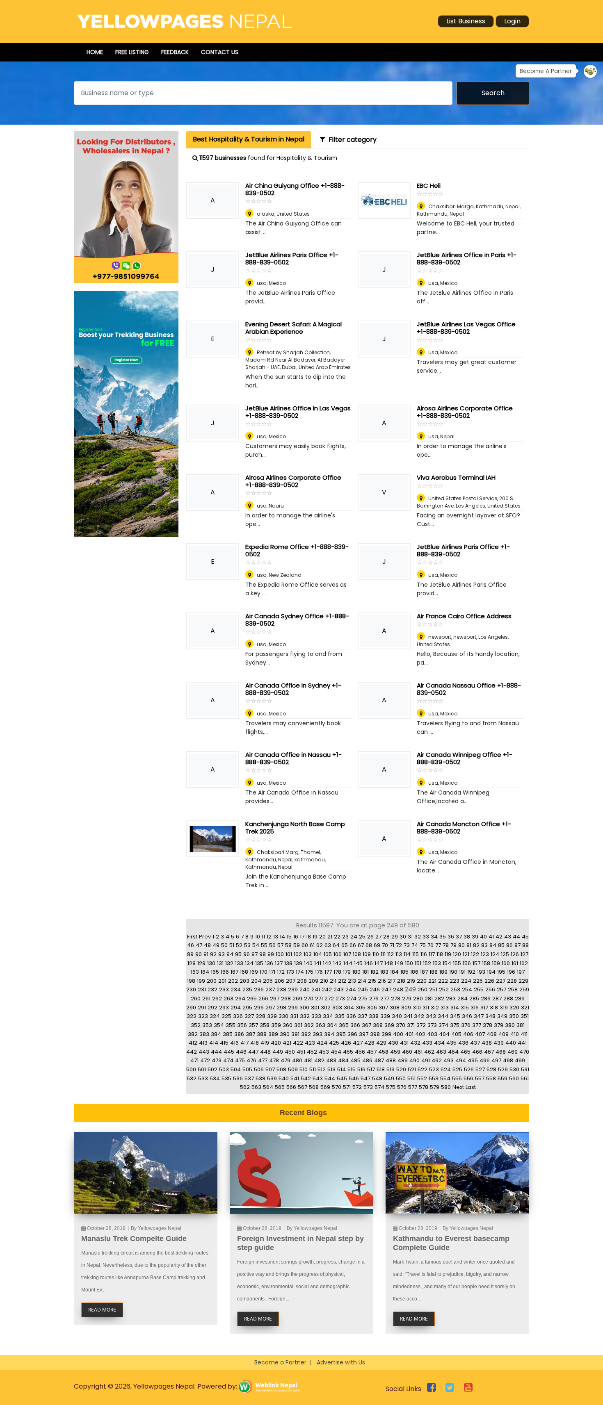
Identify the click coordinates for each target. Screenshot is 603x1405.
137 (279, 963)
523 (434, 1069)
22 (337, 936)
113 (398, 954)
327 (249, 1016)
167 (234, 972)
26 (370, 936)
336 (351, 1016)
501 (202, 1069)
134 (249, 963)
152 (427, 963)
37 (459, 936)
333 (316, 1016)
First (192, 936)
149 (399, 963)
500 (191, 1069)
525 (457, 1069)
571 (347, 1087)
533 (203, 1078)
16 (295, 936)
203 (244, 981)
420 (276, 1043)
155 (457, 963)
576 (402, 1087)
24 (353, 936)
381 (520, 1025)
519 (390, 1069)
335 (340, 1016)
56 (272, 945)
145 (358, 963)
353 (207, 1025)
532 (191, 1078)
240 (304, 989)
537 (249, 1078)
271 (319, 998)
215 (372, 981)
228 (512, 981)
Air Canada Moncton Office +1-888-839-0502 (464, 828)
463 (441, 1052)
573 (368, 1087)
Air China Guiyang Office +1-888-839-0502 (295, 189)
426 (346, 1043)
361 (298, 1025)
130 (211, 963)
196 (511, 972)
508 (281, 1069)
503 (224, 1069)
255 (479, 989)
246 (375, 989)
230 (191, 989)
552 (422, 1078)
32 (417, 936)
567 (302, 1087)
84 (492, 945)
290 (191, 1007)
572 (357, 1087)
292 (212, 1007)
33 (426, 936)
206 (279, 981)
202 (233, 981)
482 (319, 1060)
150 (409, 963)
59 (296, 945)
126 (515, 954)
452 (312, 1052)
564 (268, 1087)
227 (500, 981)
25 (362, 936)
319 (504, 1007)
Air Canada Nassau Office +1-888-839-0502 (469, 689)
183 (384, 972)
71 (392, 945)
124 (495, 954)
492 (437, 1060)
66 (352, 945)
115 (415, 954)
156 (467, 963)
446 (241, 1052)
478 (274, 1060)
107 (347, 954)
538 (260, 1078)
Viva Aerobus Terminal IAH (456, 477)
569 (325, 1087)
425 (334, 1043)
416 (234, 1043)
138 (288, 963)
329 (272, 1016)
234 (236, 989)
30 (403, 936)
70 (385, 945)
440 (510, 1043)
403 (432, 1034)
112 (390, 954)
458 (383, 1052)
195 (501, 972)
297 (270, 1007)
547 (365, 1078)
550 (401, 1078)
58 (288, 945)
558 (491, 1078)
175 (309, 972)
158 (486, 963)
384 (216, 1034)
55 (264, 945)
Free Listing (132, 52)
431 (404, 1043)
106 (337, 954)
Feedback (175, 52)
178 (337, 972)
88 (525, 945)
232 (212, 989)
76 (430, 945)
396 (352, 1034)
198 (191, 981)
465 (465, 1052)
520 (401, 1069)
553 (434, 1078)
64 (336, 945)
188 (433, 972)
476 (251, 1060)
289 (520, 998)
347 (479, 1016)
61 (312, 945)
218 (401, 981)
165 (215, 972)
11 (263, 936)
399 (386, 1034)
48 (207, 945)
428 (369, 1043)
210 (324, 981)
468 (501, 1052)
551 (411, 1078)
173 (290, 972)
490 (414, 1060)
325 (226, 1016)
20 (322, 936)
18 (308, 936)
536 (238, 1078)
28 (386, 936)
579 (434, 1087)
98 (262, 954)
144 (347, 963)
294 (236, 1007)
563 (256, 1087)
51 (231, 945)
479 (285, 1060)
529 (503, 1069)
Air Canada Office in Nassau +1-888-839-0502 (293, 758)
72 (399, 945)
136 (269, 963)
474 (228, 1060)
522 (422, 1069)
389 (273, 1034)
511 (312, 1069)
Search (493, 93)
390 (285, 1034)
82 (476, 945)
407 (480, 1034)
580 (446, 1087)
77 (438, 945)
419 (264, 1043)
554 (445, 1078)
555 (457, 1078)
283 (451, 998)
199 (201, 981)
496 (485, 1060)
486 (367, 1060)
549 (389, 1078)
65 (344, 945)
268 (286, 998)
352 (196, 1025)
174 (300, 972)
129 (201, 963)
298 (281, 1007)
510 (303, 1069)
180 (356, 972)
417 (244, 1043)
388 (262, 1034)
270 (308, 998)
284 (462, 998)
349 (502, 1016)
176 (319, 972)
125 (505, 954)
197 (521, 972)
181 (365, 972)
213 (352, 981)
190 (453, 972)
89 (190, 954)
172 (281, 972)
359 (276, 1025)
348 (490, 1016)
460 (407, 1052)
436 (463, 1043)
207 (290, 981)
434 (439, 1043)
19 (315, 936)
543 (318, 1078)
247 (386, 989)
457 (372, 1052)
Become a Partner (280, 1362)
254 (467, 989)
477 (262, 1060)
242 (327, 989)
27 (378, 936)
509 (293, 1069)
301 (315, 1007)
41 (491, 936)
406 (468, 1034)
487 (379, 1060)
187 (424, 972)
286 (486, 998)
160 (506, 963)
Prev (205, 936)
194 (491, 972)
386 (239, 1034)
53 (247, 945)
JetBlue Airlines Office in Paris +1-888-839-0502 (466, 258)
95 (238, 954)
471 (194, 1060)
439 (498, 1043)
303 (337, 1007)
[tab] (248, 139)
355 (230, 1025)
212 (342, 981)
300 (304, 1007)
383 (204, 1034)
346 (467, 1016)
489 (402, 1060)
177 (328, 972)
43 (507, 936)
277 (384, 998)
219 (411, 981)
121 (466, 954)
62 (319, 945)
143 (337, 963)
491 (425, 1060)
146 (368, 963)
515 (351, 1069)
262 (217, 998)
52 (239, 945)
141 (317, 963)
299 (293, 1007)
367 (366, 1025)
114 (407, 954)
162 (524, 963)
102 (298, 954)
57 (280, 945)
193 (481, 972)
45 (525, 936)
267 (274, 998)
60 (305, 945)
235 (247, 989)
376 (466, 1025)
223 (454, 981)
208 (302, 981)
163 (195, 972)
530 (514, 1069)
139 (298, 963)
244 (350, 989)
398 (375, 1034)
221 (432, 981)
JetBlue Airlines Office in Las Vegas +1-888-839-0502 (298, 412)
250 (422, 989)
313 (445, 1007)
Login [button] (512, 21)
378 (487, 1025)
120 (457, 954)
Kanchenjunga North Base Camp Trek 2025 (295, 828)
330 (283, 1016)
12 (269, 936)
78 (446, 945)
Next (458, 1087)
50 (224, 945)
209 (313, 981)
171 (272, 972)
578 (423, 1087)
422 (298, 1043)
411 (524, 1034)
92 (213, 954)
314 (454, 1007)
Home (95, 52)
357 (253, 1025)
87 (517, 945)
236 (259, 989)
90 (198, 954)
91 (205, 954)
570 (336, 1087)
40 (483, 936)
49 (215, 945)
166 (225, 972)
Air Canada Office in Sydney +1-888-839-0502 (293, 689)
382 (193, 1034)
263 (228, 998)
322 (191, 1016)
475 (240, 1060)
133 (239, 963)
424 (322, 1043)
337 (362, 1016)
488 (391, 1060)
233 (224, 989)
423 (310, 1043)
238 (281, 989)
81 (468, 945)
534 (215, 1078)
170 (263, 972)
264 (240, 998)
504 (236, 1069)
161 (515, 963)
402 (420, 1034)
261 (206, 998)
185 (404, 972)
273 (340, 998)
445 (229, 1052)
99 (270, 954)
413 (203, 1043)
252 (444, 989)
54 (255, 945)
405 (456, 1034)
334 (328, 1016)
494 (460, 1060)
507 (270, 1069)
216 (382, 981)
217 (391, 981)
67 (361, 945)
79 (453, 945)
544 (329, 1078)
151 (418, 963)
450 (290, 1052)
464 (453, 1052)
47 (199, 945)
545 (342, 1078)
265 (252, 998)
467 (489, 1052)
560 (514, 1078)
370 (400, 1025)
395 (341, 1034)
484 (343, 1060)
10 (257, 936)
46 (190, 945)
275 (363, 998)
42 (499, 936)
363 (320, 1025)
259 (524, 989)
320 (514, 1007)
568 (314, 1087)
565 (280, 1087)
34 (434, 936)
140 (308, 963)
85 (501, 945)
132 (229, 963)
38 (467, 936)
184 (394, 972)
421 (287, 1043)
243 (338, 989)
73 (407, 945)
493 (448, 1060)
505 (247, 1069)
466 (477, 1052)
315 (465, 1007)
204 (256, 981)
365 (344, 1025)
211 (333, 981)
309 (406, 1007)
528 (491, 1069)
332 (305, 1016)
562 (245, 1087)
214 (362, 981)
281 (429, 998)
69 (377, 945)
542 (306, 1078)
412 (193, 1043)
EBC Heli (429, 185)
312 (435, 1007)
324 (215, 1016)
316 (475, 1007)
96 (246, 954)
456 (360, 1052)
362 (309, 1025)
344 (443, 1016)
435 (451, 1043)
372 (421, 1025)
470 (524, 1052)
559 (502, 1078)
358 (265, 1025)
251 (433, 989)
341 (408, 1016)
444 (216, 1052)
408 (492, 1034)
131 (220, 963)
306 (372, 1007)
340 (397, 1016)
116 (423, 954)
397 (363, 1034)
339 (385, 1016)
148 (388, 963)
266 (263, 998)
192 (471, 972)
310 (417, 1007)
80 (461, 945)
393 (317, 1034)
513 (331, 1069)
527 (480, 1069)
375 (454, 1025)
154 (447, 963)
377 (476, 1025)
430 (393, 1043)
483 (331, 1060)
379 (498, 1025)
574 (379, 1087)
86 (509, 945)
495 (473, 1060)
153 (437, 963)
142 (327, 963)
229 (523, 981)
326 (238, 1016)
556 (468, 1078)
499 (520, 1060)
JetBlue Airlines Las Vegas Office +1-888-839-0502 (466, 328)
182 (374, 972)
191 (462, 972)
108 (357, 954)
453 (324, 1052)
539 (272, 1078)
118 (439, 954)
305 (360, 1007)
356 (242, 1025)
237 (270, 989)
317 (484, 1007)
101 (289, 954)
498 (508, 1060)
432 (415, 1043)
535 (226, 1078)
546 (354, 1078)
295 (247, 1007)
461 (418, 1052)
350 (514, 1016)
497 (496, 1060)
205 (268, 981)
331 (294, 1016)
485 (355, 1060)
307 (383, 1007)
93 (221, 954)
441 (522, 1043)
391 (295, 1034)
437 (475, 1043)
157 (476, 963)
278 (395, 998)
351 (525, 1016)
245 (363, 989)
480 (297, 1060)
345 (455, 1016)
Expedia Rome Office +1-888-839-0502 (297, 550)
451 (301, 1052)
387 (250, 1034)
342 (419, 1016)
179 (347, 972)
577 (412, 1087)
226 (489, 981)
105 (328, 954)
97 (254, 954)
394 (329, 1034)
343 (431, 1016)
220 (422, 981)
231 (202, 989)
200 (212, 981)
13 (275, 936)
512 (321, 1069)
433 (427, 1043)
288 (508, 998)
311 (426, 1007)
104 (317, 954)
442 (191, 1052)
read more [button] (102, 1309)
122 (475, 954)
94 (229, 954)
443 (204, 1052)
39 (475, 936)
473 (217, 1060)
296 (259, 1007)
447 (253, 1052)
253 (455, 989)
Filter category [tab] (351, 139)
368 (378, 1025)
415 (224, 1043)
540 (284, 1078)
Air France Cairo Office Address (464, 616)
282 (439, 998)
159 (496, 963)
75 (423, 945)
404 (444, 1034)
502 (212, 1069)
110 (375, 954)
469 (512, 1052)
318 (494, 1007)
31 (410, 936)
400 (398, 1034)
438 (487, 1043)
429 (381, 1043)
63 (327, 945)
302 (326, 1007)
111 (383, 954)
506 (259, 1069)
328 (260, 1016)
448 (265, 1052)
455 (348, 1052)
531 (525, 1069)
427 (358, 1043)
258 (513, 989)
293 (224, 1007)
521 (412, 1069)
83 (484, 945)
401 (409, 1034)
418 (254, 1043)
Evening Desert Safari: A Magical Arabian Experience (293, 328)
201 (222, 981)
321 (525, 1007)
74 (414, 945)
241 (315, 989)
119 (448, 954)
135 (259, 963)
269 (297, 998)
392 (306, 1034)
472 (205, 1060)
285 (474, 998)
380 (510, 1025)
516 (361, 1069)
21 (329, 936)
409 (503, 1034)
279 (406, 998)
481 (308, 1060)
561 (525, 1078)
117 (432, 954)
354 (219, 1025)
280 (418, 998)
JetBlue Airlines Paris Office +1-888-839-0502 (291, 258)
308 (395, 1007)
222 (443, 981)
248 (398, 989)
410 (514, 1034)
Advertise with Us (341, 1362)
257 (501, 989)
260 (196, 998)
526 (469, 1069)
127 (524, 954)
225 (478, 981)
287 (497, 998)
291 (202, 1007)
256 (490, 989)
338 (374, 1016)
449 (277, 1052)
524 (446, 1069)
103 (308, 954)
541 (294, 1078)
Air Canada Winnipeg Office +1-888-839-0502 (464, 758)
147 (379, 963)
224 (466, 981)
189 (443, 972)
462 (429, 1052)
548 (377, 1078)
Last (471, 1087)
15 (289, 936)
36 (451, 936)
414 (213, 1043)
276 (374, 998)
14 (282, 936)
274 (351, 998)
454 (336, 1052)
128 (191, 963)
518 (381, 1069)
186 (414, 972)
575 (390, 1087)
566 (291, 1087)
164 (205, 972)
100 (280, 954)
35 (442, 936)
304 (349, 1007)
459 (395, 1052)
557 (479, 1078)
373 (432, 1025)
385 (228, 1034)
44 (516, 936)
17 (302, 936)
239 (293, 989)
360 (287, 1025)
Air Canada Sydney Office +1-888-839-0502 (297, 620)
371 (411, 1025)
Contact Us (219, 52)
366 (355, 1025)
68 (368, 945)
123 (485, 954)
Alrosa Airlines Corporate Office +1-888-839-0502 (465, 412)
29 (394, 936)
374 (443, 1025)
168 (244, 972)
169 (254, 972)
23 (345, 936)
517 (371, 1069)
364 (332, 1025)
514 (341, 1069)
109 (367, 954)
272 (329, 998)
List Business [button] (465, 21)
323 (203, 1016)
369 (389, 1025)
